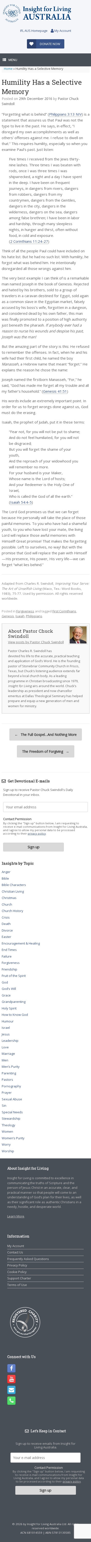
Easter (6, 937)
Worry (6, 1144)
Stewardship (11, 1118)
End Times (9, 949)
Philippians (34, 616)
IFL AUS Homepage (34, 30)
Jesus (6, 1034)
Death (6, 924)
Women (7, 1131)
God (5, 982)
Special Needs (12, 1112)
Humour (8, 1021)
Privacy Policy (17, 1265)
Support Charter (19, 1278)
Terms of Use (17, 1285)
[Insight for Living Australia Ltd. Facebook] (11, 1368)
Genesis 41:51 (55, 391)
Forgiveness (25, 611)
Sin (4, 1105)
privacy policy (37, 833)
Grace (6, 995)
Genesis (8, 616)
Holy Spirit (9, 1008)
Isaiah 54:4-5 (21, 502)
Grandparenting (13, 1001)
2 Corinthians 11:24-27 (29, 241)
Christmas (9, 898)
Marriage (8, 1053)
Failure (7, 956)
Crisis (6, 917)
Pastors (7, 1079)
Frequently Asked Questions (28, 1259)
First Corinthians (64, 611)
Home (8, 68)
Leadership (10, 1040)
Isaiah (20, 616)
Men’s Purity (11, 1066)
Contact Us (15, 1252)
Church (7, 904)
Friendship (9, 969)
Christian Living (13, 891)
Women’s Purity (13, 1138)
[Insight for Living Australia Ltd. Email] (11, 1390)
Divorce (7, 930)
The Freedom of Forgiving (45, 751)
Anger (6, 872)
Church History (12, 911)
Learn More (15, 1216)
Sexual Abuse (12, 1099)
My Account (62, 30)
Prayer (7, 1092)
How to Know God (15, 1014)
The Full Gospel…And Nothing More (46, 734)
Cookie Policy (17, 1272)
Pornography (11, 1086)
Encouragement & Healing (21, 943)
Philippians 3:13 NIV (65, 114)
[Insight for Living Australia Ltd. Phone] (11, 1400)
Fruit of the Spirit (14, 975)
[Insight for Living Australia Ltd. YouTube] (11, 1379)
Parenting (9, 1073)
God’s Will (9, 988)
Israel (6, 1027)
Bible (5, 878)
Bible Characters (14, 885)
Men (5, 1060)
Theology (8, 1125)
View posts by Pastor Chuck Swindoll (36, 642)
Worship (8, 1151)
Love (5, 1047)
